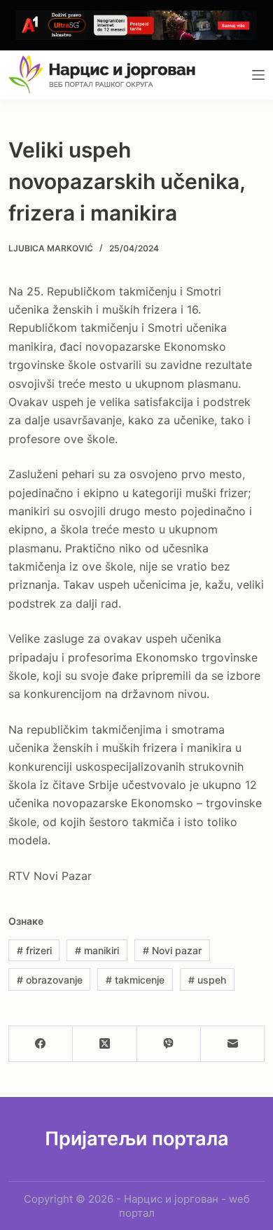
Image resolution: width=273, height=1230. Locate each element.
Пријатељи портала (137, 1138)
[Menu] (258, 75)
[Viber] (169, 1044)
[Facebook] (41, 1044)
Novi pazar (172, 950)
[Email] (233, 1044)
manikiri (97, 950)
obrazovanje (50, 980)
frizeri (34, 950)
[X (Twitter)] (104, 1044)
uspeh (207, 980)
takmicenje (135, 980)
